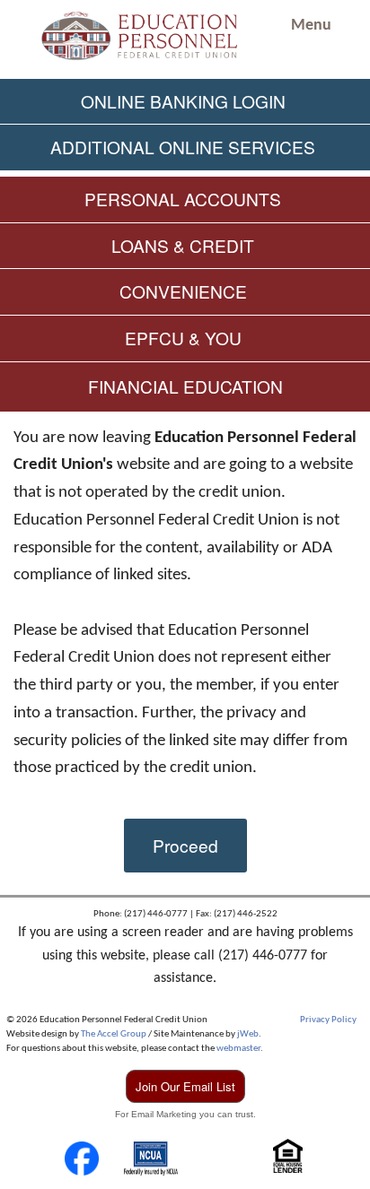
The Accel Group (113, 1034)
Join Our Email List (185, 1086)
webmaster (238, 1049)
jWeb (248, 1034)
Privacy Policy (328, 1020)
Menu (311, 25)
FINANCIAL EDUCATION (185, 386)
